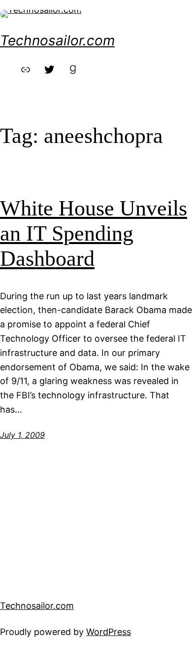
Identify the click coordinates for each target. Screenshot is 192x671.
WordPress (108, 632)
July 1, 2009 (22, 435)
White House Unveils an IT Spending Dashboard (93, 233)
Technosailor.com (57, 40)
